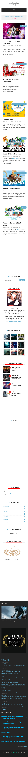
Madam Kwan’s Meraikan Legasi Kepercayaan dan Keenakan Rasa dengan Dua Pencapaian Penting (13, 685)
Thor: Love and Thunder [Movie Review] (16, 385)
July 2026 (14, 509)
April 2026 (14, 516)
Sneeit (25, 746)
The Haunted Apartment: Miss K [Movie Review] (17, 377)
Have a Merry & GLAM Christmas (11, 80)
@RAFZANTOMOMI (6, 690)
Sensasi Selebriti (5, 670)
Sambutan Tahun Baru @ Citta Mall (12, 42)
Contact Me (13, 755)
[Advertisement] (14, 256)
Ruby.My (3, 695)
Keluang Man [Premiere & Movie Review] (17, 369)
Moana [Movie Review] (12, 188)
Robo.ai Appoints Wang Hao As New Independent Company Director (10, 672)
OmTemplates (15, 752)
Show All (4, 709)
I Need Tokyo (8, 119)
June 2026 (14, 511)
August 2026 (14, 506)
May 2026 (14, 514)
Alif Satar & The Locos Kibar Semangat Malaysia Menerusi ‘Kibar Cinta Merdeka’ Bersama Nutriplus (13, 698)
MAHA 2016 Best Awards (12, 154)
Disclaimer (20, 755)
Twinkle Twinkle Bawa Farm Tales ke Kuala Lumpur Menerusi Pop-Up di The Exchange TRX (13, 705)
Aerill (2, 676)
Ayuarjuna (4, 703)
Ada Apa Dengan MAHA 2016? (12, 224)
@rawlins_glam (8, 493)
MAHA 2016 (15, 158)
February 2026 (14, 522)
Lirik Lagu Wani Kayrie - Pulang (9, 692)
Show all (14, 18)
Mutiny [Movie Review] (8, 621)
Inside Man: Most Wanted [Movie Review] (16, 393)
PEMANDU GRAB (5, 660)
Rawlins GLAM (7, 45)
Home (7, 755)
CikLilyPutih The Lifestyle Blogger (9, 682)
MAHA (17, 229)
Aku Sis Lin (4, 664)
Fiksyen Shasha (5, 659)
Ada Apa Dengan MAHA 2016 (11, 162)
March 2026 (14, 519)
